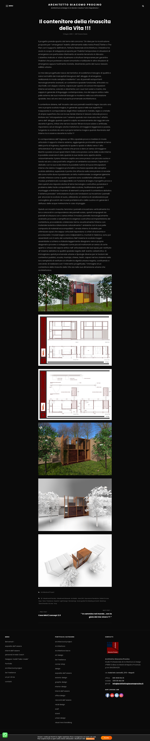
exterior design (61, 677)
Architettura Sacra (62, 650)
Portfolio (8, 663)
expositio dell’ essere (13, 646)
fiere (44, 601)
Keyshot (56, 601)
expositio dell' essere (63, 673)
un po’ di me (10, 677)
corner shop (60, 664)
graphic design (61, 682)
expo (40, 601)
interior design (61, 686)
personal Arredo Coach (14, 654)
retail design (60, 704)
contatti (8, 681)
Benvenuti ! (9, 642)
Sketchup (103, 601)
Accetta (106, 738)
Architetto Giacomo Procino (75, 4)
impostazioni (90, 739)
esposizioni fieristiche (92, 598)
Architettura (60, 646)
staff (57, 709)
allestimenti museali (63, 598)
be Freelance (10, 672)
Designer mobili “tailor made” (16, 659)
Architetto (74, 598)
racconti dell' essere (63, 700)
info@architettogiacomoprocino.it (128, 683)
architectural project (47, 592)
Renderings (72, 601)
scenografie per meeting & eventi (88, 601)
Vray (55, 603)
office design (60, 695)
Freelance (50, 601)
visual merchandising (63, 722)
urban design (60, 718)
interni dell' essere (62, 691)
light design (64, 601)
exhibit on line (104, 598)
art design (59, 655)
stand (57, 713)
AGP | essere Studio (81, 34)
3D (41, 598)
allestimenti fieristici (49, 598)
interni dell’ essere (12, 650)
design (57, 668)
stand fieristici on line (46, 603)
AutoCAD (81, 598)
